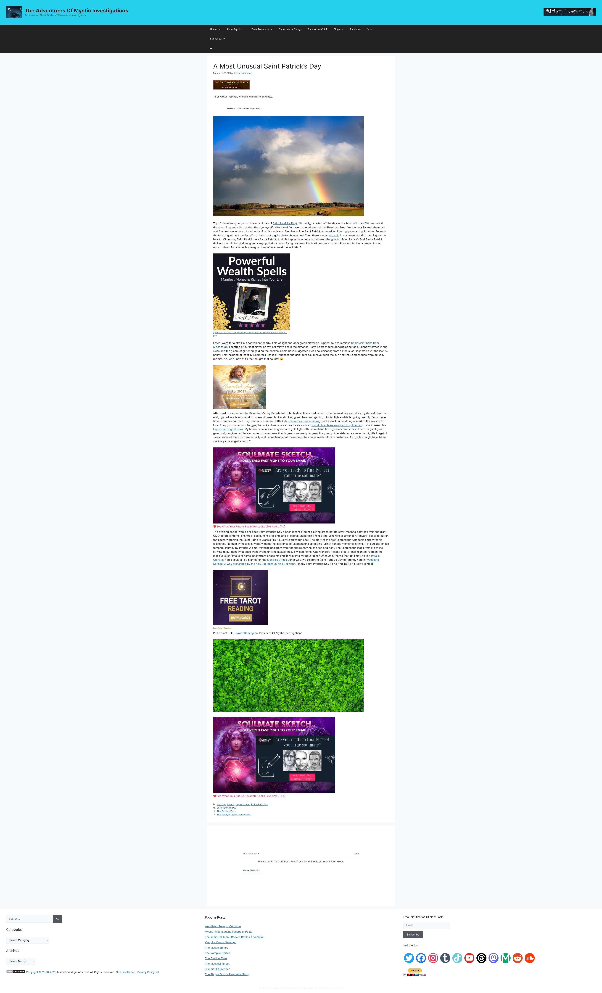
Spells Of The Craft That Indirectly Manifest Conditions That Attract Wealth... (250, 332)
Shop (370, 29)
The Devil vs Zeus (226, 811)
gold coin (333, 235)
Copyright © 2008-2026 (41, 972)
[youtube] (469, 957)
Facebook (355, 29)
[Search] (57, 919)
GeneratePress (334, 988)
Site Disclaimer (125, 972)
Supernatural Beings (290, 29)
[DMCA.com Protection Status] (15, 972)
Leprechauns (242, 804)
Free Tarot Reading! (222, 628)
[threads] (481, 957)
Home (213, 29)
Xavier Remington (247, 633)
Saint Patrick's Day (226, 807)
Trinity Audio (243, 108)
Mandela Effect (276, 559)
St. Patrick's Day (259, 804)
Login (356, 853)
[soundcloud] (530, 957)
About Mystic (234, 29)
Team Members (260, 29)
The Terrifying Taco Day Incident (234, 814)
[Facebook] (421, 957)
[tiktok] (457, 957)
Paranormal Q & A (317, 29)
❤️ (249, 526)
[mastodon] (493, 957)
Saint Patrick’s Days (285, 223)
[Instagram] (433, 957)
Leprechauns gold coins (228, 429)
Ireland (230, 804)
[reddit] (518, 957)
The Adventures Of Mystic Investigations (76, 10)
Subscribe (215, 38)
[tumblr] (445, 957)
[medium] (506, 957)
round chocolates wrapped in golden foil (337, 425)
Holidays (221, 804)
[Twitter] (409, 957)
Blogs (337, 29)
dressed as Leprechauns (303, 421)
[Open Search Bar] (211, 48)
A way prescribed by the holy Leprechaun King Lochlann (259, 563)
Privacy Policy (146, 972)
